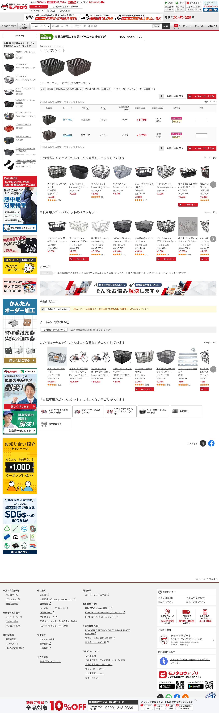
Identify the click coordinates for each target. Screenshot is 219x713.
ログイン (38, 6)
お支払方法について (195, 598)
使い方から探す (13, 626)
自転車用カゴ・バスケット (145, 273)
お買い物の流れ (165, 598)
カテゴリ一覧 (12, 595)
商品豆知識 (11, 639)
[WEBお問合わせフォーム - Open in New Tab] (169, 6)
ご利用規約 (90, 656)
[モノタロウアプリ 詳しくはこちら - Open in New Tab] (186, 674)
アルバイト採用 (47, 639)
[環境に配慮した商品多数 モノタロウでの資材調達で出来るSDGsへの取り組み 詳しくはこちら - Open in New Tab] (20, 553)
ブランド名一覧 (13, 599)
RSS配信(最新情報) (15, 648)
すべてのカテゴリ (39, 26)
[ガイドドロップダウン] (193, 8)
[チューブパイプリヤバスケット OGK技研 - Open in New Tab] (144, 172)
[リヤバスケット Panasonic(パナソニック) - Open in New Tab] (78, 172)
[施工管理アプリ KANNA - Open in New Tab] (20, 409)
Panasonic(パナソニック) (51, 46)
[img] (15, 6)
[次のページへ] (213, 184)
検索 (166, 26)
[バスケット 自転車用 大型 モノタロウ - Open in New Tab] (144, 357)
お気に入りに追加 (175, 96)
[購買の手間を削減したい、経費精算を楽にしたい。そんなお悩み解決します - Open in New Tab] (128, 288)
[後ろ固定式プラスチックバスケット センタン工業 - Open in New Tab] (166, 357)
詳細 (155, 26)
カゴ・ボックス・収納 (119, 273)
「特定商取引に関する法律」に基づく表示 (105, 660)
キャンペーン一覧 (14, 617)
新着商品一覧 (12, 603)
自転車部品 (100, 273)
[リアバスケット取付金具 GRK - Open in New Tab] (188, 357)
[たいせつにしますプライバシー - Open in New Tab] (210, 697)
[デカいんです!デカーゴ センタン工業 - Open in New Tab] (57, 357)
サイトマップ (91, 678)
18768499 (67, 135)
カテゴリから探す (9, 26)
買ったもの (199, 26)
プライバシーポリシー (95, 669)
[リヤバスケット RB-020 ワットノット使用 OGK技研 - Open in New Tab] (57, 227)
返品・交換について (195, 602)
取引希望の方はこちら (50, 661)
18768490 (67, 120)
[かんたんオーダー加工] (20, 364)
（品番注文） (23, 26)
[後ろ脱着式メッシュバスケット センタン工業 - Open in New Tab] (144, 227)
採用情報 (41, 635)
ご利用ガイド (169, 592)
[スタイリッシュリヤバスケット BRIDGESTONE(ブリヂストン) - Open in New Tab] (122, 357)
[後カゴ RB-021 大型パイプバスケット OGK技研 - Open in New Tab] (188, 172)
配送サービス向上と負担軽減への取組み (58, 621)
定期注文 (51, 10)
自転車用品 (87, 273)
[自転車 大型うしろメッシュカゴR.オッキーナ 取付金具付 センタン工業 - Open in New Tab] (122, 227)
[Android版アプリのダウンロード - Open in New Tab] (201, 685)
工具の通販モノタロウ (68, 273)
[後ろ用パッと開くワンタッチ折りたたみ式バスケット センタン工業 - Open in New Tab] (188, 227)
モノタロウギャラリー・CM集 (54, 626)
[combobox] (101, 26)
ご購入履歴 (64, 10)
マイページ (35, 10)
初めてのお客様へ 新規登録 (67, 7)
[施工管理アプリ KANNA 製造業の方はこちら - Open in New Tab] (20, 433)
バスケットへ (190, 205)
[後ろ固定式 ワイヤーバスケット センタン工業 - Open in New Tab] (100, 227)
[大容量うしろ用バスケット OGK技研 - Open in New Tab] (57, 172)
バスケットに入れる (204, 96)
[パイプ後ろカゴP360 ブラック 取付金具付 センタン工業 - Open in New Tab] (166, 227)
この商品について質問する (54, 330)
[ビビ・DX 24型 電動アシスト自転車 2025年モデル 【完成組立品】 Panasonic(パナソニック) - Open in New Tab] (78, 357)
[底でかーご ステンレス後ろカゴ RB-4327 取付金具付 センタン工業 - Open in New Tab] (78, 227)
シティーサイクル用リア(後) (174, 273)
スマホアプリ (12, 644)
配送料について (165, 602)
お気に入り (212, 26)
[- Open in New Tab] (167, 616)
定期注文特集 (12, 621)
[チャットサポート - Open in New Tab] (180, 6)
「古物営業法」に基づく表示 (98, 664)
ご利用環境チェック (94, 673)
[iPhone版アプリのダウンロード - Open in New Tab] (171, 685)
